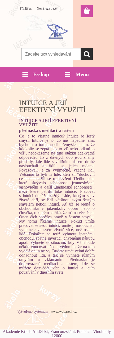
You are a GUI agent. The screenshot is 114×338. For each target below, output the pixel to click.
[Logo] (56, 31)
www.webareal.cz (63, 312)
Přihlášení (26, 8)
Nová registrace (46, 8)
